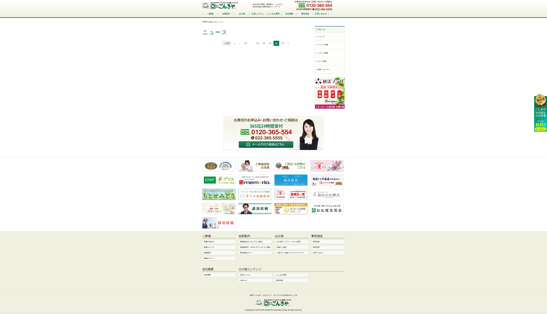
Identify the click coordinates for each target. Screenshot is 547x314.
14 (264, 43)
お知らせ (211, 22)
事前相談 (305, 14)
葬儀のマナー (209, 258)
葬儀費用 (207, 253)
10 (245, 43)
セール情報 (322, 61)
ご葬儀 (210, 14)
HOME (204, 22)
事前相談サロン (246, 253)
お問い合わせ (321, 14)
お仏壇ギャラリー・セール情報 (288, 242)
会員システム (258, 14)
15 (270, 43)
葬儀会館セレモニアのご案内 (251, 242)
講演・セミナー (324, 69)
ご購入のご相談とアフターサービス (290, 253)
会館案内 (226, 14)
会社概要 (289, 14)
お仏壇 (242, 14)
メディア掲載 (323, 53)
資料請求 (316, 247)
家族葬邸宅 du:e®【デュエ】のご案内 (255, 247)
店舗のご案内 (281, 247)
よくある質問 (273, 14)
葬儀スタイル (209, 247)
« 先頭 (227, 43)
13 (257, 43)
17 (282, 43)
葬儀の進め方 (209, 242)
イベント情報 (323, 45)
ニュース (321, 36)
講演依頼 (279, 280)
